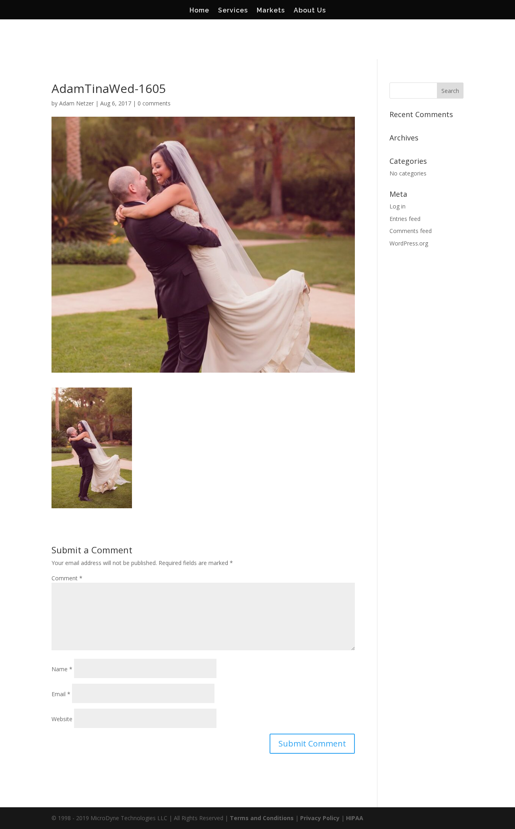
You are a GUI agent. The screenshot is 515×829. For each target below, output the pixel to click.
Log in (397, 206)
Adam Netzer (76, 103)
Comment (67, 578)
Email (61, 694)
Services (233, 11)
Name (62, 669)
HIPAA (354, 818)
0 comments (154, 103)
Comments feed (410, 231)
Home (199, 11)
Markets (271, 11)
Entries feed (404, 219)
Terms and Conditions (262, 818)
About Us (310, 11)
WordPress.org (408, 243)
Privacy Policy (320, 818)
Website (62, 719)
